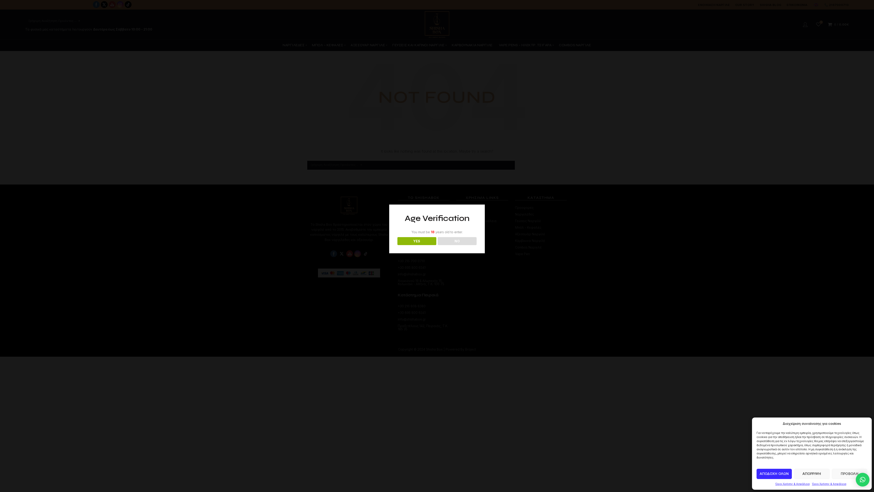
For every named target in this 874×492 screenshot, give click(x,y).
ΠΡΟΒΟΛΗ (849, 474)
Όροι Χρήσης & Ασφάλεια (792, 484)
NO (457, 241)
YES (416, 241)
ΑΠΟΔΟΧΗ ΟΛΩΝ (774, 474)
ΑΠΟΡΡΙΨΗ (812, 474)
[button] (862, 480)
